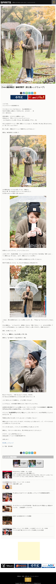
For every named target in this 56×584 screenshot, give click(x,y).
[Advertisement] (29, 551)
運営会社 (19, 576)
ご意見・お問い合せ (25, 576)
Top (52, 580)
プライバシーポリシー (34, 576)
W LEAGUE (9, 85)
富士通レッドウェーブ (7, 442)
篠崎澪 (5, 456)
